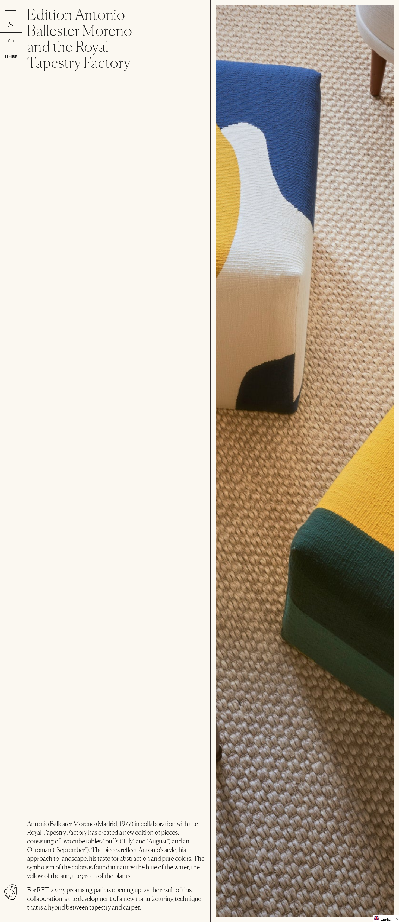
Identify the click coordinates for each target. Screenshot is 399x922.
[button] (386, 918)
